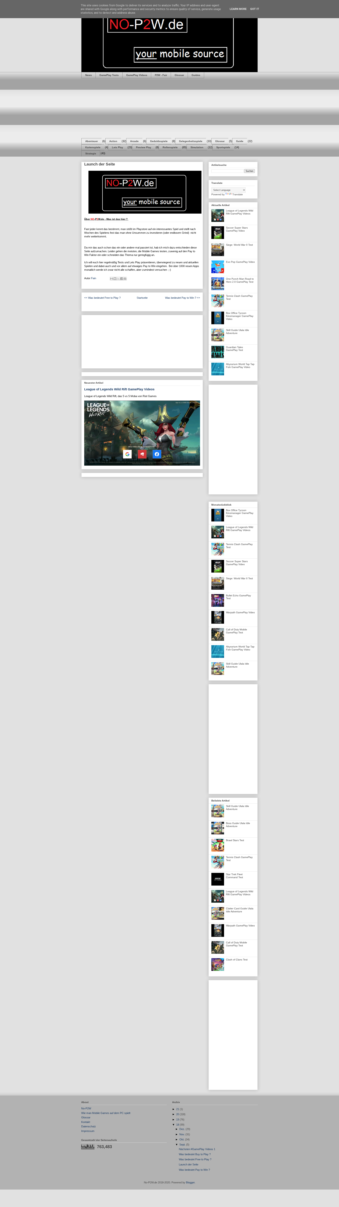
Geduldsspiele (159, 141)
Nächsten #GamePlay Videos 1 (197, 1149)
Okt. (182, 1139)
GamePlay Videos (136, 75)
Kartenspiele (92, 147)
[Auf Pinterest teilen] (125, 278)
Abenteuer (91, 141)
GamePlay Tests (109, 75)
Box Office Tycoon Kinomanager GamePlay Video (239, 316)
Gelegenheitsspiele (190, 141)
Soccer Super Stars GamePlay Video (237, 229)
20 (178, 1114)
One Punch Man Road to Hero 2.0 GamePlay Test (240, 280)
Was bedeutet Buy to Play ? (195, 1154)
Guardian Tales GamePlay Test (234, 349)
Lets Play (117, 147)
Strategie (90, 153)
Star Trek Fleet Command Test (234, 876)
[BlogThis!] (115, 278)
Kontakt (85, 1121)
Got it (254, 9)
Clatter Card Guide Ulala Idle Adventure (239, 910)
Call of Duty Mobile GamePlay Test (236, 631)
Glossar (179, 75)
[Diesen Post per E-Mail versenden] (111, 278)
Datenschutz (88, 1126)
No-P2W (86, 1108)
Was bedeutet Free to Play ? (195, 1159)
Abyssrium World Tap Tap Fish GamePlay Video (240, 365)
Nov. (182, 1134)
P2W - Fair (161, 75)
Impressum (87, 1130)
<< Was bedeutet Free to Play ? (102, 297)
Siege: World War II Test (239, 244)
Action (113, 141)
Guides (196, 75)
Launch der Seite (188, 1164)
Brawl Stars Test (235, 840)
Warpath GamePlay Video (240, 612)
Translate (237, 194)
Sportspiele (223, 147)
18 (178, 1124)
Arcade (134, 141)
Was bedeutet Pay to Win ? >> (182, 297)
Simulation (197, 147)
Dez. (182, 1129)
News (88, 75)
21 (178, 1109)
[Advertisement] (169, 108)
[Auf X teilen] (118, 278)
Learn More (238, 9)
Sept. (182, 1144)
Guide (239, 141)
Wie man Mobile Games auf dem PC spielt (105, 1112)
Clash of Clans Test (237, 959)
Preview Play (143, 147)
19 (178, 1119)
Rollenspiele (170, 147)
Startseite (142, 297)
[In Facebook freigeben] (121, 278)
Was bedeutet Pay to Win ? (194, 1169)
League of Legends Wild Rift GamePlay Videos (119, 389)
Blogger (190, 1182)
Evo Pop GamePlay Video (240, 261)
